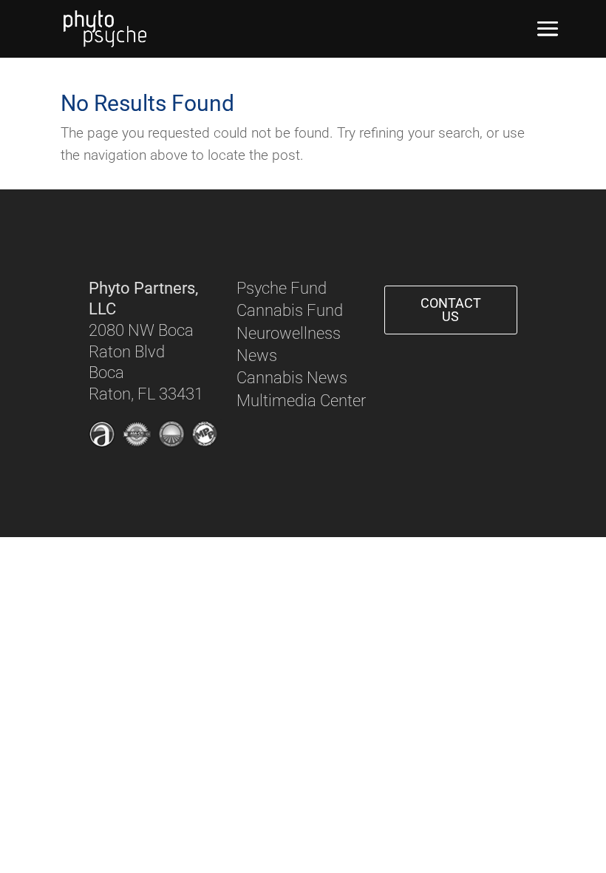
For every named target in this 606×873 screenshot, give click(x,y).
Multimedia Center (301, 400)
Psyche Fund (281, 288)
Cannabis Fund (289, 310)
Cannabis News (291, 377)
